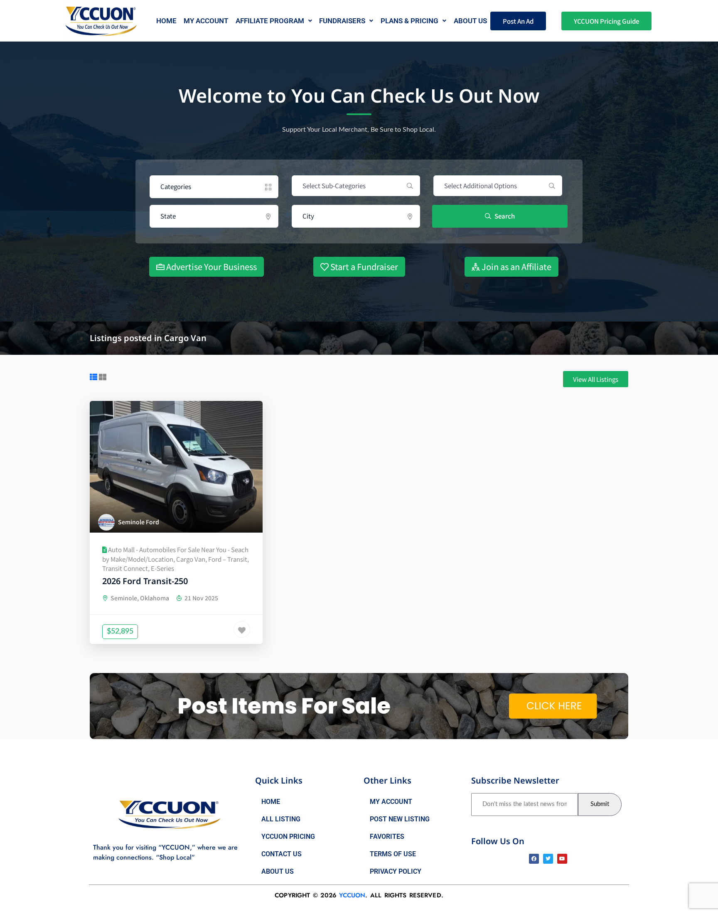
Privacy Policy (395, 871)
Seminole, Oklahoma (139, 598)
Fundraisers (342, 21)
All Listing (280, 819)
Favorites (387, 836)
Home (166, 21)
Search (504, 215)
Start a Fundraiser (363, 266)
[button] (274, 21)
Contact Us (281, 854)
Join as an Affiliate (515, 266)
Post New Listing (400, 819)
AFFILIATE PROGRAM (270, 21)
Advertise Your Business (211, 266)
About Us (277, 871)
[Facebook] (534, 859)
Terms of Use (393, 854)
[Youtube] (562, 859)
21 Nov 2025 (200, 598)
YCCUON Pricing (288, 836)
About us (470, 21)
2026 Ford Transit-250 (145, 581)
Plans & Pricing (409, 21)
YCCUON (352, 895)
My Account (206, 21)
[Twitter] (548, 859)
